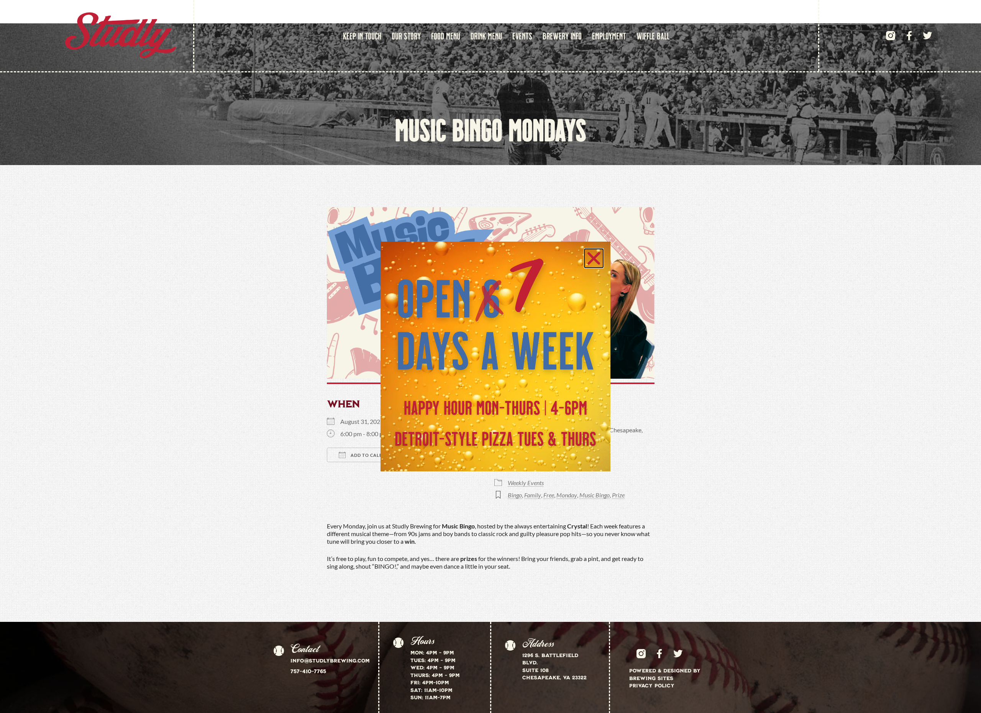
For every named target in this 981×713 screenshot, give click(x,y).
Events (522, 35)
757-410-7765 (308, 671)
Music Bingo (594, 495)
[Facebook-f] (909, 35)
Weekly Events (526, 482)
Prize (618, 495)
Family (532, 495)
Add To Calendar (372, 455)
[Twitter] (927, 35)
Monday (566, 495)
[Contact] (278, 651)
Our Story (406, 35)
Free (548, 495)
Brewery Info (562, 35)
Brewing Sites (651, 678)
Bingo (515, 495)
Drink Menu (486, 35)
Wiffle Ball (653, 35)
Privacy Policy (651, 685)
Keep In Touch (362, 35)
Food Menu (445, 35)
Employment (609, 35)
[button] (594, 258)
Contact (304, 649)
